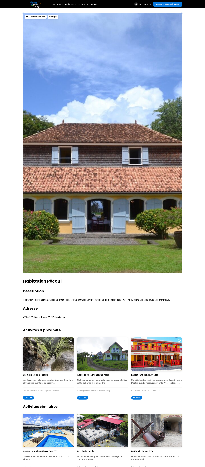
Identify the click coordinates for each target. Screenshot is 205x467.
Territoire (56, 4)
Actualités (92, 4)
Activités (69, 4)
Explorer (82, 4)
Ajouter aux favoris (37, 17)
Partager (52, 17)
